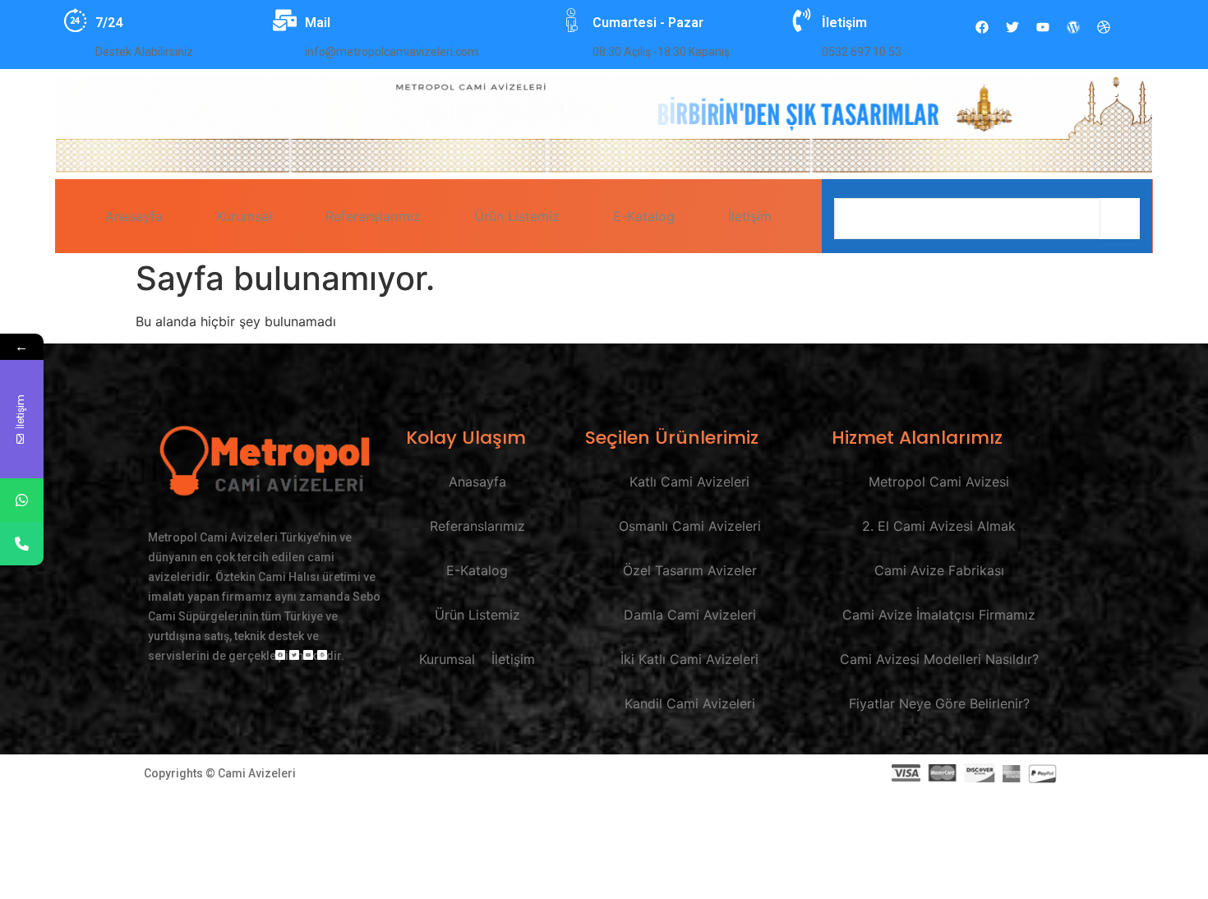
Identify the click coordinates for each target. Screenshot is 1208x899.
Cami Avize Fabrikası (939, 570)
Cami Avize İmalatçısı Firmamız (938, 614)
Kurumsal (244, 216)
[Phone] (22, 543)
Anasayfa (134, 216)
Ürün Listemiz (517, 216)
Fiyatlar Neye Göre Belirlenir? (939, 703)
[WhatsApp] (22, 500)
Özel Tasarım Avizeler (690, 570)
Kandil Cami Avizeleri (690, 703)
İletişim (750, 216)
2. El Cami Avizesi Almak (939, 526)
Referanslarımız (373, 216)
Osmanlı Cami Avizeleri (690, 526)
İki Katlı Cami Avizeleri (689, 659)
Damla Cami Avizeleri (690, 614)
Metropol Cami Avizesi (939, 481)
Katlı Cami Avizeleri (689, 481)
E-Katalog (644, 216)
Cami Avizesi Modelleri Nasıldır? (939, 659)
